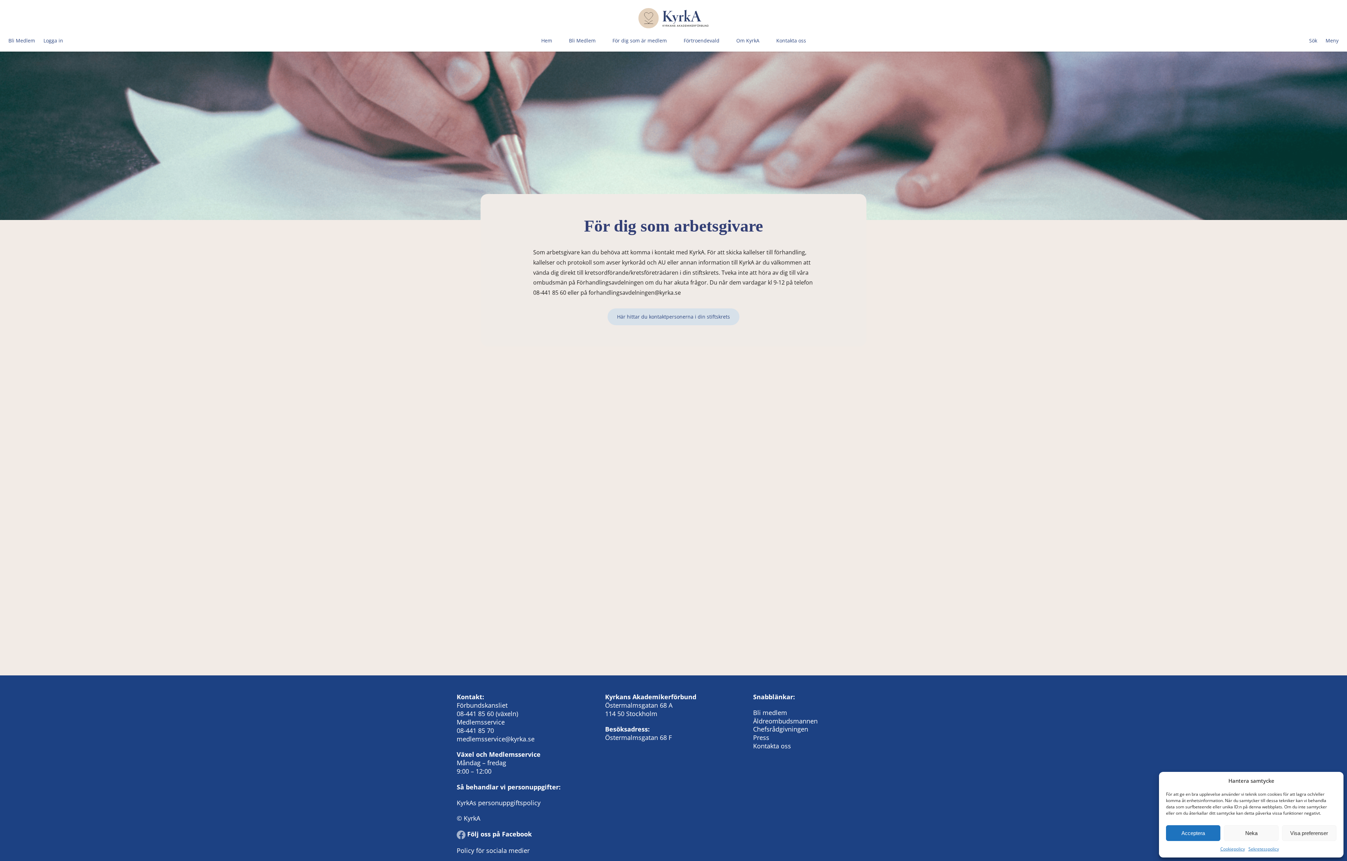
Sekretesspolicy (1263, 849)
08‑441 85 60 (475, 713)
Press (761, 737)
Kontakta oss (791, 40)
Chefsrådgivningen (780, 729)
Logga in (53, 40)
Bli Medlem (21, 40)
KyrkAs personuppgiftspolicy (499, 803)
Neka (1251, 833)
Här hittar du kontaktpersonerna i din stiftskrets (673, 316)
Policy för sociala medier (493, 850)
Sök (1313, 40)
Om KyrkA (747, 40)
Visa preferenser (1309, 833)
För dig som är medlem (639, 40)
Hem (546, 40)
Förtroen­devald (701, 40)
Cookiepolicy (1232, 849)
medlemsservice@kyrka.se (496, 739)
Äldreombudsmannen (785, 721)
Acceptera (1193, 833)
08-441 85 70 (475, 730)
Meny (1332, 40)
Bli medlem (770, 712)
